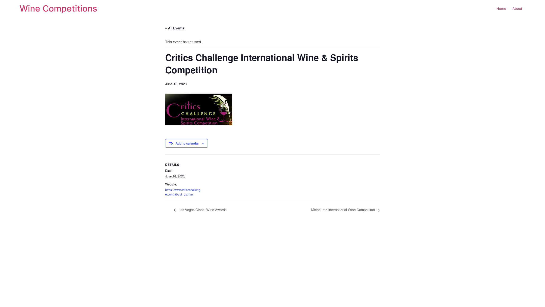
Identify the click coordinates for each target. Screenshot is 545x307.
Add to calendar (187, 143)
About (517, 8)
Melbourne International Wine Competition (343, 209)
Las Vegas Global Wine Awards (202, 209)
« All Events (174, 28)
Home (501, 8)
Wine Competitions (58, 8)
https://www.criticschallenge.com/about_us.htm (182, 192)
